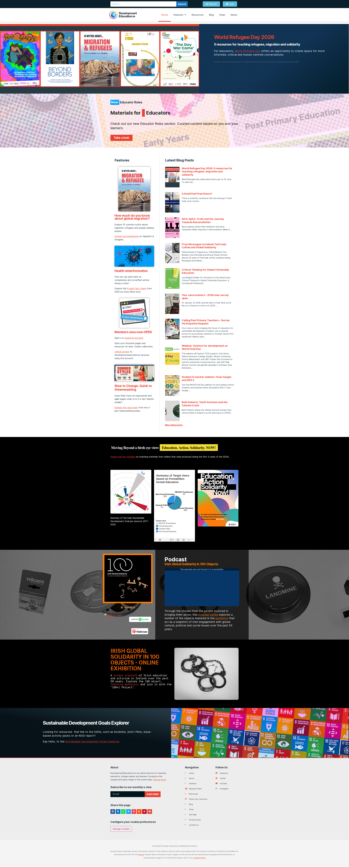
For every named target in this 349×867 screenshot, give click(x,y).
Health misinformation (131, 271)
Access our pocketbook (127, 236)
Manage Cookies (121, 828)
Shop (222, 14)
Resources (198, 14)
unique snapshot (125, 675)
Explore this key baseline (122, 456)
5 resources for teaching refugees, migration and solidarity (257, 44)
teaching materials (124, 684)
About (233, 14)
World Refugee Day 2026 (244, 37)
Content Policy (199, 858)
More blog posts (174, 425)
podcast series (208, 614)
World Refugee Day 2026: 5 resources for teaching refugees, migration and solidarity (207, 171)
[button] (112, 811)
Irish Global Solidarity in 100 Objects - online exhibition (134, 659)
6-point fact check (136, 288)
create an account (133, 338)
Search (182, 4)
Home (164, 14)
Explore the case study (126, 407)
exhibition (222, 618)
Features (178, 14)
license (141, 855)
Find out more (159, 779)
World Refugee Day (248, 51)
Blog (211, 14)
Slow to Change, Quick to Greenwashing (133, 387)
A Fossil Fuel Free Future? (197, 193)
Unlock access (122, 351)
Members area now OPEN (133, 332)
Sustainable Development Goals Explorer (86, 723)
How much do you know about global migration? (132, 217)
